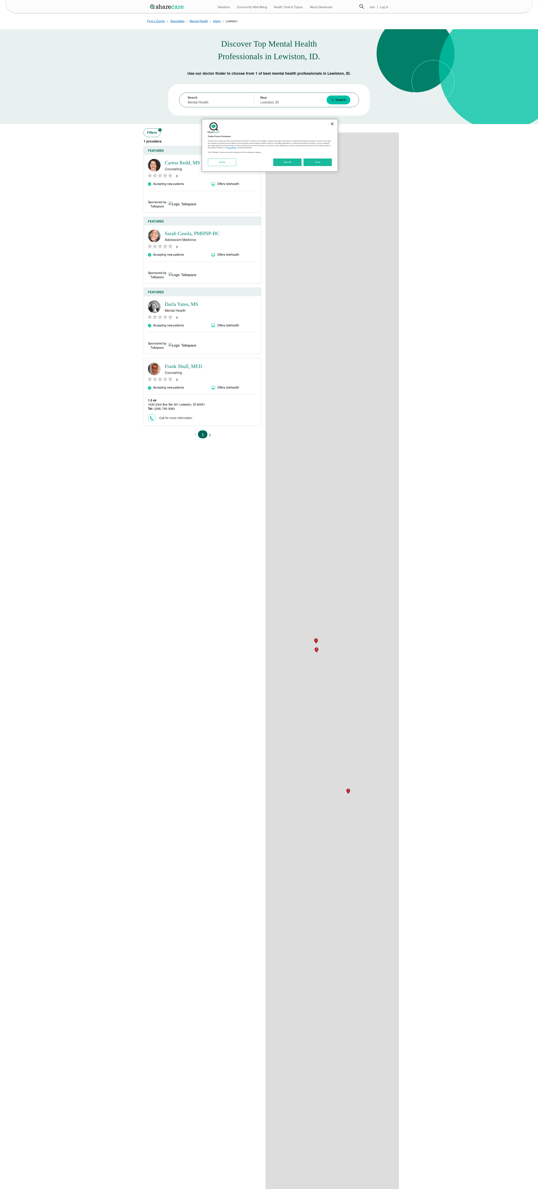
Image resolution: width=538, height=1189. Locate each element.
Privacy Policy (231, 148)
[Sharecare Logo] (168, 6)
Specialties (177, 21)
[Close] (332, 123)
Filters (154, 131)
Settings (222, 162)
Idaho (217, 21)
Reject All (287, 162)
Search (361, 6)
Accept (317, 162)
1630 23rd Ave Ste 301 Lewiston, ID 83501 (176, 404)
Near (263, 97)
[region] (270, 145)
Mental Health (199, 21)
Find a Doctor (156, 21)
